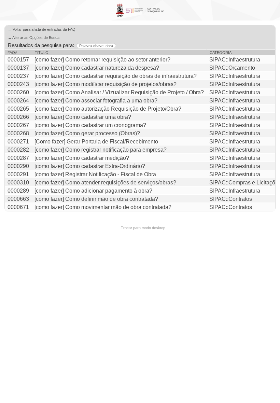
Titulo (41, 53)
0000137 (18, 68)
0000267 (18, 125)
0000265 (18, 109)
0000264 (18, 100)
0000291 (18, 174)
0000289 (18, 191)
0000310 (18, 182)
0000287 (18, 158)
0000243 (18, 84)
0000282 (18, 150)
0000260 (18, 92)
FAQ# (12, 53)
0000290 (18, 166)
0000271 (18, 141)
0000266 (18, 117)
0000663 (18, 199)
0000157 (18, 59)
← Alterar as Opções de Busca (33, 38)
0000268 (18, 133)
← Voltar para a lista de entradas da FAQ (41, 29)
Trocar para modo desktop (143, 228)
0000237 (18, 76)
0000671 (18, 207)
